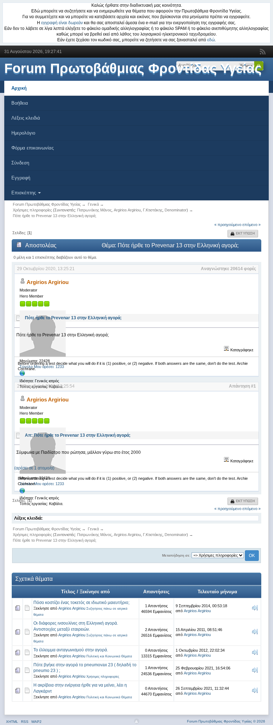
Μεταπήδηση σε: (176, 555)
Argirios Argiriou (127, 210)
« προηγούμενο (227, 224)
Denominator (176, 210)
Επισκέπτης (24, 192)
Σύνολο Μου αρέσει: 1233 (42, 366)
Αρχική (19, 88)
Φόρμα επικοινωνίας (32, 148)
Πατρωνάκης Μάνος (94, 210)
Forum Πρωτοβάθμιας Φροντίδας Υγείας (133, 68)
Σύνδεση (20, 163)
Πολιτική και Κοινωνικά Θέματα (109, 656)
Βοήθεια (19, 103)
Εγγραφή (20, 177)
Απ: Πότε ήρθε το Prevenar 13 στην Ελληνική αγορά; (77, 435)
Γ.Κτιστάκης (152, 210)
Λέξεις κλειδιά (25, 118)
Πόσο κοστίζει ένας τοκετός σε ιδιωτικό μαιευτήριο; (81, 602)
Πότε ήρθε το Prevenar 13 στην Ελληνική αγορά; (73, 317)
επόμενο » (251, 224)
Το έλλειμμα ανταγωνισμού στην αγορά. (70, 649)
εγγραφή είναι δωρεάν (62, 22)
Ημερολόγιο (23, 133)
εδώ (211, 39)
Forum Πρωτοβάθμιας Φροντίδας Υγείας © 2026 (226, 721)
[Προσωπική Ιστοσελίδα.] (22, 375)
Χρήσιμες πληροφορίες (102, 676)
